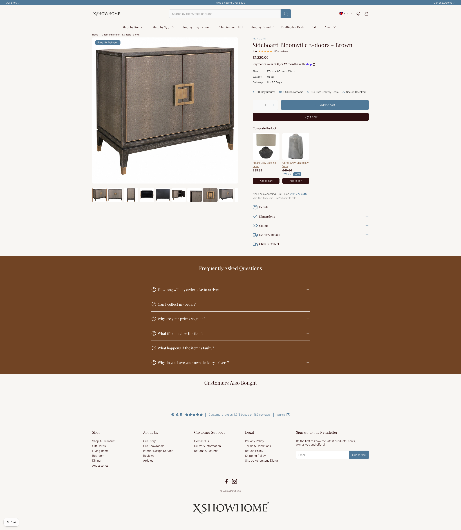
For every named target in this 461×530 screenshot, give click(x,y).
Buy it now (310, 117)
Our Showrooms (442, 2)
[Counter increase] (273, 105)
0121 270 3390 (298, 193)
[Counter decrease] (257, 105)
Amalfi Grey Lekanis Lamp (264, 164)
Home (95, 34)
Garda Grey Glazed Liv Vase (295, 164)
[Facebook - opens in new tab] (226, 481)
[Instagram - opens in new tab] (234, 481)
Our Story (11, 2)
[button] (230, 14)
